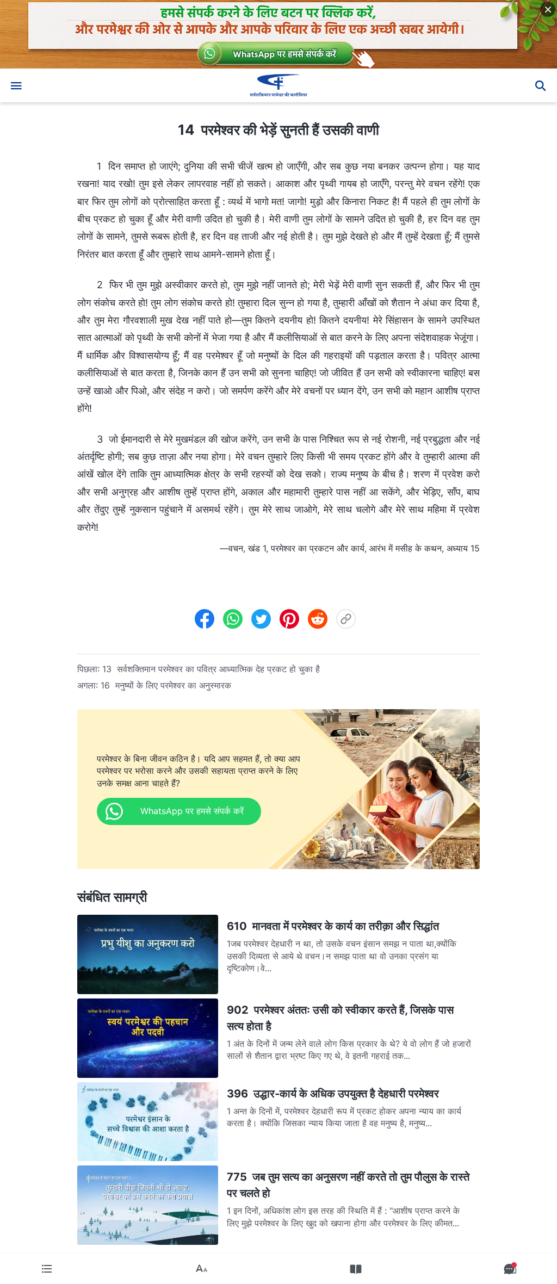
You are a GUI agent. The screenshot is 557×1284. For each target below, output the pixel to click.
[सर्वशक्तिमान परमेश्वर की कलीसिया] (278, 85)
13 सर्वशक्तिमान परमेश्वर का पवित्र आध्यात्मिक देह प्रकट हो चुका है (211, 668)
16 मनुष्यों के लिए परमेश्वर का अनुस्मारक (166, 685)
